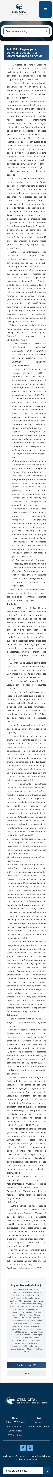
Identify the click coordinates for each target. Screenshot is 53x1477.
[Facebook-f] (23, 1448)
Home (26, 1373)
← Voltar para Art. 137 (26, 1365)
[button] (45, 9)
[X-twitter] (30, 1448)
